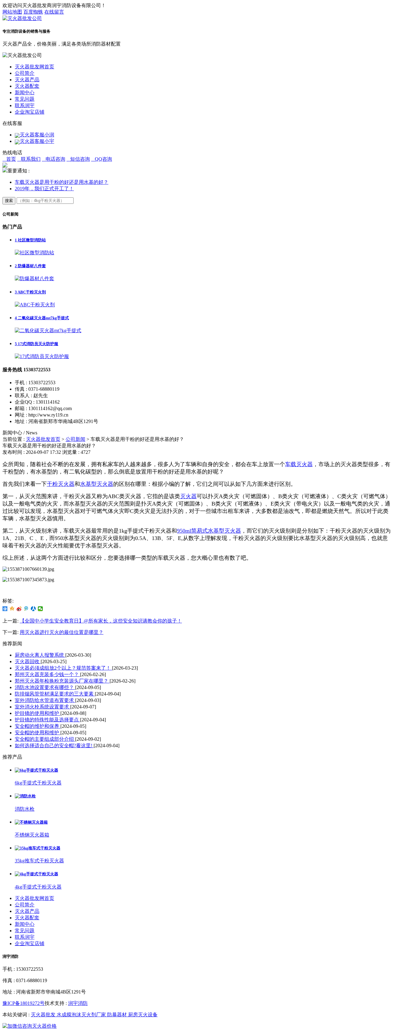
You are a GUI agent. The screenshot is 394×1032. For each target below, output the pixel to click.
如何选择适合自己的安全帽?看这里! (54, 745)
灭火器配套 (27, 86)
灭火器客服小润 (37, 134)
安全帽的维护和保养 (37, 726)
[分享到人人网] (33, 608)
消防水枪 (24, 809)
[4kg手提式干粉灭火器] (36, 874)
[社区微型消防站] (34, 252)
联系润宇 (24, 105)
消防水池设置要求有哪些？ (45, 687)
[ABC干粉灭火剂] (35, 304)
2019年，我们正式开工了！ (44, 188)
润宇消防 (78, 1003)
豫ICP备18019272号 (23, 1003)
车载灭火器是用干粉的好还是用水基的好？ (61, 182)
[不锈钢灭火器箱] (31, 822)
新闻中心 (24, 92)
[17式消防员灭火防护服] (42, 356)
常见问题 (24, 99)
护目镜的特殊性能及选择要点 (47, 719)
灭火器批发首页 (43, 439)
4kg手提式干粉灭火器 (38, 886)
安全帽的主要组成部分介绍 (45, 739)
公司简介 (24, 73)
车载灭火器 (299, 464)
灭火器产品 (27, 79)
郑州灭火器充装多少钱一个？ (47, 674)
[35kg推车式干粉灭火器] (37, 848)
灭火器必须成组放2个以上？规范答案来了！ (63, 668)
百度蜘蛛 (33, 11)
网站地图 (12, 11)
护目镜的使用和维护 (37, 713)
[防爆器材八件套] (34, 278)
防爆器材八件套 (30, 266)
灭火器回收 (28, 661)
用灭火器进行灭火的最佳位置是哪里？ (61, 632)
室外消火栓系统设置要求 (42, 706)
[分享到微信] (40, 608)
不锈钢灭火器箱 (32, 834)
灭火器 (188, 496)
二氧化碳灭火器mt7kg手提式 (42, 318)
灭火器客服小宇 (37, 141)
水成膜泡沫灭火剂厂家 (82, 1014)
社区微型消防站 (30, 240)
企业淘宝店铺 (29, 112)
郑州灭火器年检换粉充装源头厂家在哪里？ (62, 680)
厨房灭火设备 (143, 1014)
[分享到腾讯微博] (26, 608)
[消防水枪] (25, 796)
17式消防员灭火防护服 (36, 343)
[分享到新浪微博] (19, 608)
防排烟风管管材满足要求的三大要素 (55, 693)
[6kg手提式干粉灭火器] (36, 770)
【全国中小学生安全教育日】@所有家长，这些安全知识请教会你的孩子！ (101, 620)
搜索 (9, 200)
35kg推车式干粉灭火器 (39, 860)
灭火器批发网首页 (34, 66)
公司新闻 (75, 439)
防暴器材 (117, 1014)
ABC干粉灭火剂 (30, 292)
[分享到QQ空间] (12, 608)
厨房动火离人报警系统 (40, 655)
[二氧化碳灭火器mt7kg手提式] (48, 330)
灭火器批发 (44, 1014)
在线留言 (54, 11)
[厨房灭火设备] (197, 1026)
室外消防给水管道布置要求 (45, 700)
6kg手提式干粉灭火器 (38, 782)
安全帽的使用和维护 (37, 732)
